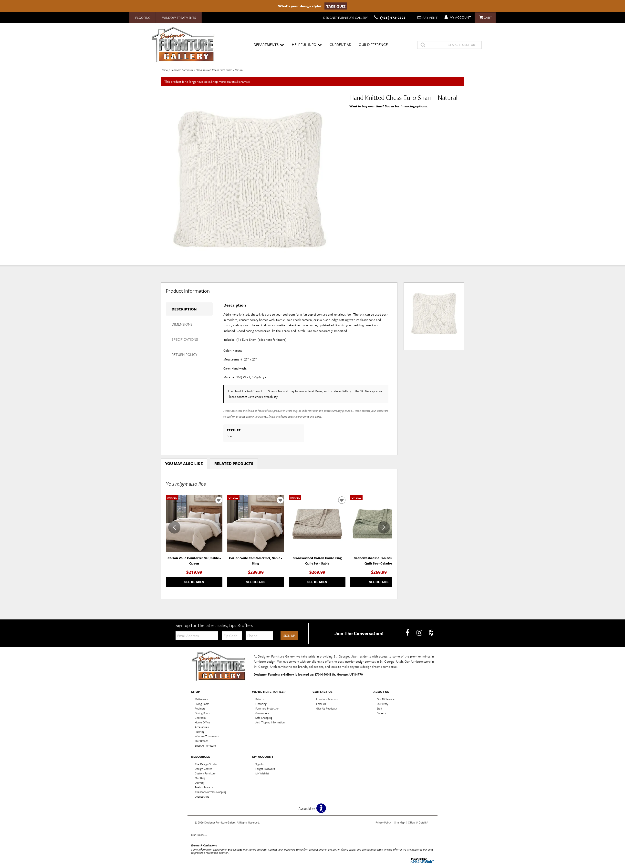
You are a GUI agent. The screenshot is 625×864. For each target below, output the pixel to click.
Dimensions (182, 324)
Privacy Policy (383, 822)
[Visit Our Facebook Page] (408, 632)
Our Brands (199, 835)
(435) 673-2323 (393, 17)
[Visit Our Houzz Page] (431, 632)
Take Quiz (335, 6)
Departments (266, 44)
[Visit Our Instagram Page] (420, 632)
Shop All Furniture (205, 745)
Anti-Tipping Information (270, 722)
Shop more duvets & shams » (230, 81)
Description (184, 309)
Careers (381, 713)
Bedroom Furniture (182, 70)
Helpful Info (304, 44)
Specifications (185, 339)
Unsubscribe (202, 796)
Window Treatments (179, 17)
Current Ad (340, 44)
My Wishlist (262, 773)
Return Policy (184, 354)
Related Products (233, 463)
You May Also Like (184, 463)
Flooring (142, 17)
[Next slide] (384, 527)
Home (164, 70)
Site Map (399, 822)
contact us (244, 396)
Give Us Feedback (326, 708)
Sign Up (289, 635)
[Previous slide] (174, 527)
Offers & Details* (418, 822)
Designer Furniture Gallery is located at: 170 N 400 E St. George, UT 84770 (308, 674)
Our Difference (373, 44)
